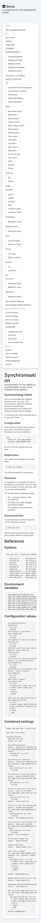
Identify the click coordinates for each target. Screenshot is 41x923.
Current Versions (12, 313)
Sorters (11, 168)
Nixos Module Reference (15, 301)
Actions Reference (15, 102)
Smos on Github (12, 354)
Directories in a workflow (15, 76)
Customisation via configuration (20, 87)
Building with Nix (14, 64)
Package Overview (15, 332)
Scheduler (9, 190)
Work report (12, 115)
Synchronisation (14, 241)
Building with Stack (15, 60)
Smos (10, 6)
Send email (12, 270)
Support (9, 350)
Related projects (12, 357)
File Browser (12, 95)
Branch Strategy (12, 316)
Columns (11, 165)
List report (12, 254)
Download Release (15, 57)
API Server (9, 279)
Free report (12, 140)
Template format (14, 209)
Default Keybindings (15, 98)
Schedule (11, 202)
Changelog (10, 48)
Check (10, 194)
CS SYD (9, 364)
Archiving (9, 173)
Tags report (12, 150)
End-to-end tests (12, 320)
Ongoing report (14, 133)
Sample (11, 198)
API (7, 275)
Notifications (10, 217)
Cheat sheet (10, 45)
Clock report (13, 136)
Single (8, 186)
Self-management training (15, 30)
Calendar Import (12, 226)
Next (10, 205)
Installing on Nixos (15, 71)
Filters (10, 161)
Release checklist (12, 323)
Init (9, 267)
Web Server (10, 292)
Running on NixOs (14, 212)
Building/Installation (13, 52)
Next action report (15, 111)
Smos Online (10, 38)
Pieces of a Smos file (13, 79)
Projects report (14, 122)
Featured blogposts (13, 361)
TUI (7, 83)
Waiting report (13, 129)
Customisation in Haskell (17, 91)
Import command (14, 257)
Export (10, 181)
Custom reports (14, 154)
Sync (7, 236)
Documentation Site (15, 342)
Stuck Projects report (16, 126)
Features (9, 41)
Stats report (12, 147)
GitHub (8, 249)
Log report (12, 143)
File (9, 178)
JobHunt (9, 262)
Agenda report (13, 118)
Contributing (10, 327)
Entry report (12, 158)
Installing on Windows (16, 67)
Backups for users (15, 287)
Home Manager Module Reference (18, 305)
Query (8, 107)
